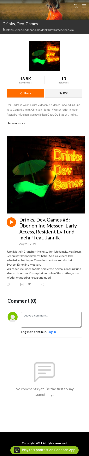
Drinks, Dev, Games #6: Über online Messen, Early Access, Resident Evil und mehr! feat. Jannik (48, 228)
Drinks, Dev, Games (20, 23)
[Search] (75, 6)
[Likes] (8, 284)
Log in (51, 332)
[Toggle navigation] (84, 6)
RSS (65, 93)
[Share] (42, 284)
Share (27, 93)
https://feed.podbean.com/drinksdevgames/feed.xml (40, 30)
